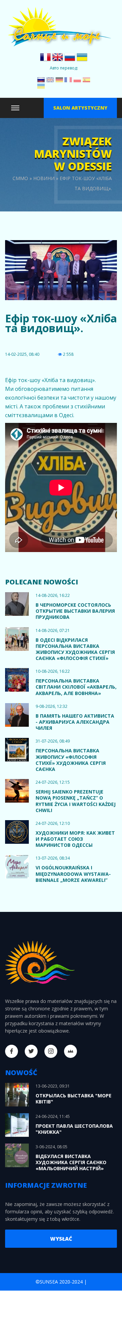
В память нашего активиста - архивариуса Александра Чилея (75, 722)
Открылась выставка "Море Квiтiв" (73, 1098)
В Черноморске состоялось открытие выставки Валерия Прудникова (75, 611)
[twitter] (31, 1051)
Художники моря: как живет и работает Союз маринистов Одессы (75, 839)
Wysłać (61, 1238)
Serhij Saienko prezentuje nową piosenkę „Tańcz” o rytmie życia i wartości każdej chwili (76, 800)
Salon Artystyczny (80, 108)
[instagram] (50, 1051)
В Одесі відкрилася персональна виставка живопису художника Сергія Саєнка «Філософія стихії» (75, 649)
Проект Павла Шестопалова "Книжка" (74, 1129)
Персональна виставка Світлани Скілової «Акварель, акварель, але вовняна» (76, 687)
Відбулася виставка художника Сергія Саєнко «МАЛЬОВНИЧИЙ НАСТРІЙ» (71, 1162)
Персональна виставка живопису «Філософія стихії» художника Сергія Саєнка (71, 759)
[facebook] (11, 1051)
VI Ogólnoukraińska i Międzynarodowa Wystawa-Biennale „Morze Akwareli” (73, 873)
